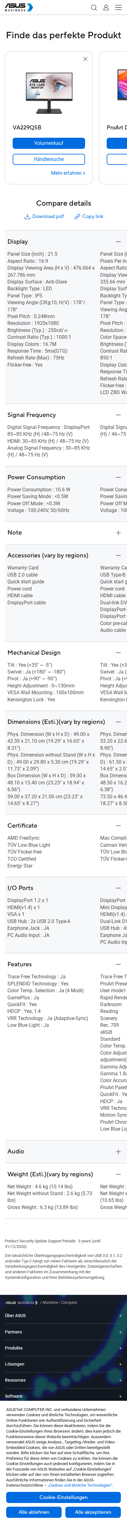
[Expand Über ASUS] (120, 1316)
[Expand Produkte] (120, 1348)
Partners (13, 1331)
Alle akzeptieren (93, 1512)
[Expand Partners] (120, 1332)
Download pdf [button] (48, 216)
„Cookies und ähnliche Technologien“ (80, 1485)
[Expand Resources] (120, 1380)
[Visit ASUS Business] (22, 1302)
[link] (49, 159)
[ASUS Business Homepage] (19, 7)
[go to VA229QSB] (49, 92)
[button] (93, 7)
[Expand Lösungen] (120, 1364)
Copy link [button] (92, 216)
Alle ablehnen (34, 1512)
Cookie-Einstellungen (63, 1497)
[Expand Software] (120, 1396)
